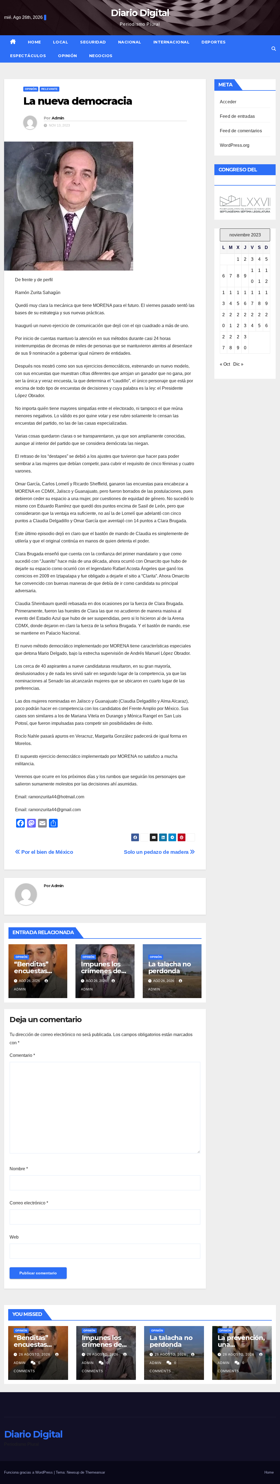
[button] (274, 48)
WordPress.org (235, 145)
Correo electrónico (29, 1203)
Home (34, 42)
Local (60, 42)
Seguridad (93, 42)
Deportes (214, 42)
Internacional (171, 42)
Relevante (49, 88)
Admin (58, 118)
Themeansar (95, 1472)
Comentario (22, 1055)
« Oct (225, 364)
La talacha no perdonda (169, 967)
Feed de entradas (237, 116)
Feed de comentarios (241, 130)
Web (14, 1237)
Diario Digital (140, 13)
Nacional (129, 42)
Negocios (101, 55)
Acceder (228, 101)
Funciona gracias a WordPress (29, 1472)
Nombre (19, 1168)
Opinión (67, 55)
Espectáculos (28, 55)
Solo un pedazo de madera (157, 852)
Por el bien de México (46, 852)
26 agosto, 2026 (35, 1354)
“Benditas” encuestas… (33, 967)
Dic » (238, 364)
